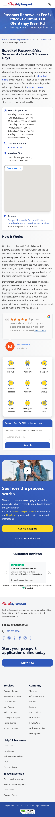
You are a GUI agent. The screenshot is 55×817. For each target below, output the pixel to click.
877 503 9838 (12, 631)
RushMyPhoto (35, 733)
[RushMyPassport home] (27, 4)
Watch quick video (25, 538)
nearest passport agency (24, 511)
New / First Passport (12, 696)
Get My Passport (27, 528)
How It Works (34, 723)
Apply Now (27, 662)
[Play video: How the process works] (27, 470)
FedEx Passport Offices (19, 39)
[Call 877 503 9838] (50, 4)
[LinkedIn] (14, 638)
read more (40, 330)
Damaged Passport (12, 717)
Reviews (32, 707)
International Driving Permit (16, 784)
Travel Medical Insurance (14, 779)
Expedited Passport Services (22, 223)
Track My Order (10, 767)
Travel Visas (43, 223)
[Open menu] (5, 4)
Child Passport (10, 701)
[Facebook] (3, 638)
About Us (33, 691)
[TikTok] (25, 638)
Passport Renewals (17, 220)
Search (27, 445)
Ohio (34, 39)
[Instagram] (9, 638)
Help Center (12, 515)
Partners (32, 701)
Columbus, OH (45, 39)
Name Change (10, 723)
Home (4, 39)
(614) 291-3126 (15, 147)
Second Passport (11, 728)
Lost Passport (9, 707)
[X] (30, 638)
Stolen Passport (10, 712)
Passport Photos (36, 220)
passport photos (34, 87)
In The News (34, 717)
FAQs (6, 761)
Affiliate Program (36, 696)
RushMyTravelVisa (37, 728)
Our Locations (35, 712)
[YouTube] (19, 638)
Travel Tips (8, 745)
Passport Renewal (11, 691)
